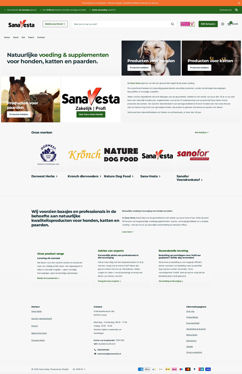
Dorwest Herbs (38, 340)
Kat (23, 37)
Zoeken (172, 24)
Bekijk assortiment (54, 24)
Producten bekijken (139, 67)
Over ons (190, 311)
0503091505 (103, 350)
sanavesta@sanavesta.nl (109, 354)
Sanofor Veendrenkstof (41, 318)
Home (7, 37)
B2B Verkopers (208, 24)
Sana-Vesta (36, 311)
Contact (41, 37)
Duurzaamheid (192, 323)
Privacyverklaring (194, 352)
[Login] (222, 24)
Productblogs (192, 317)
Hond (15, 37)
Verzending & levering (196, 329)
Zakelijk (189, 346)
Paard (31, 37)
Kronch (34, 326)
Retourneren (191, 335)
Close (239, 3)
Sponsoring (191, 341)
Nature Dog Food (38, 333)
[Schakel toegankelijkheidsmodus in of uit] (236, 10)
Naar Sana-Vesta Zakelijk (91, 114)
